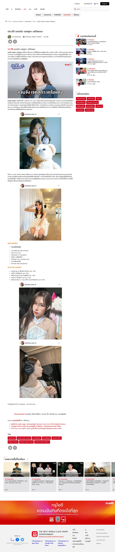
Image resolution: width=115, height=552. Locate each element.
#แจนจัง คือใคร (57, 438)
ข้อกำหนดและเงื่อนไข (101, 533)
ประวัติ (11, 49)
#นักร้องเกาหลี (89, 110)
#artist (99, 99)
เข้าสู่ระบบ (104, 4)
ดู (11, 9)
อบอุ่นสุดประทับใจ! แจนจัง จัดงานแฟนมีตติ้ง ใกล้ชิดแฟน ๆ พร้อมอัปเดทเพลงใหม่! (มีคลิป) (36, 426)
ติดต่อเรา (98, 543)
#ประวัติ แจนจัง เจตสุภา (24, 438)
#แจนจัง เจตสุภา (13, 442)
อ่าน (25, 9)
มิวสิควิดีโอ (57, 15)
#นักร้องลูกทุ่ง (80, 106)
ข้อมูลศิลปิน (67, 15)
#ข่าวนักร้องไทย (81, 99)
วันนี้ (7, 9)
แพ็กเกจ (87, 538)
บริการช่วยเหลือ (100, 540)
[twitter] (22, 539)
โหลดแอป (77, 4)
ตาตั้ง (35, 9)
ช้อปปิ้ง (75, 538)
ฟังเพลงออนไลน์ (19, 414)
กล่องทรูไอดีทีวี (77, 541)
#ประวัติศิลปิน (46, 438)
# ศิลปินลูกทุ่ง (91, 69)
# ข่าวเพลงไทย (9, 479)
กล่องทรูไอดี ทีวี (88, 4)
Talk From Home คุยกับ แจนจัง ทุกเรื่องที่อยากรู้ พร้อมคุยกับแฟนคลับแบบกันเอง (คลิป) (36, 428)
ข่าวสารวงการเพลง (17, 21)
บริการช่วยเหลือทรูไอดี (78, 545)
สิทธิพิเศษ (18, 9)
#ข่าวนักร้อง (80, 110)
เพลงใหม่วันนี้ (16, 420)
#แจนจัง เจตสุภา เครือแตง (42, 442)
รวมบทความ (47, 15)
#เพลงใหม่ (99, 106)
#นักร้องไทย (12, 438)
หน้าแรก (38, 15)
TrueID (11, 3)
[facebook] (17, 539)
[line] (12, 539)
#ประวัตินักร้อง (36, 438)
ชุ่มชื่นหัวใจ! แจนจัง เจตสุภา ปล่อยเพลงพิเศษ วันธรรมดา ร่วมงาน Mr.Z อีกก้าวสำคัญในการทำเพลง (38, 424)
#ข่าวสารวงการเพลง (92, 102)
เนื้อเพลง (76, 15)
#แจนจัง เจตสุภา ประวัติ (26, 442)
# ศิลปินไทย (90, 40)
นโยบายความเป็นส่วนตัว (102, 536)
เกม (30, 9)
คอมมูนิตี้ (87, 541)
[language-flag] (95, 3)
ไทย (34, 21)
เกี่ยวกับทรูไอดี (100, 530)
